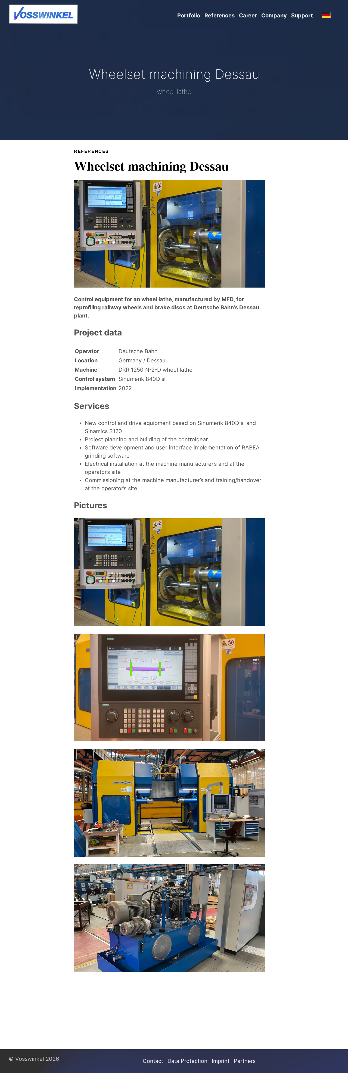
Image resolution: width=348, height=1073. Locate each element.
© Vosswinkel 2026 (34, 1059)
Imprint (220, 1061)
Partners (245, 1061)
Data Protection (187, 1061)
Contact (153, 1061)
